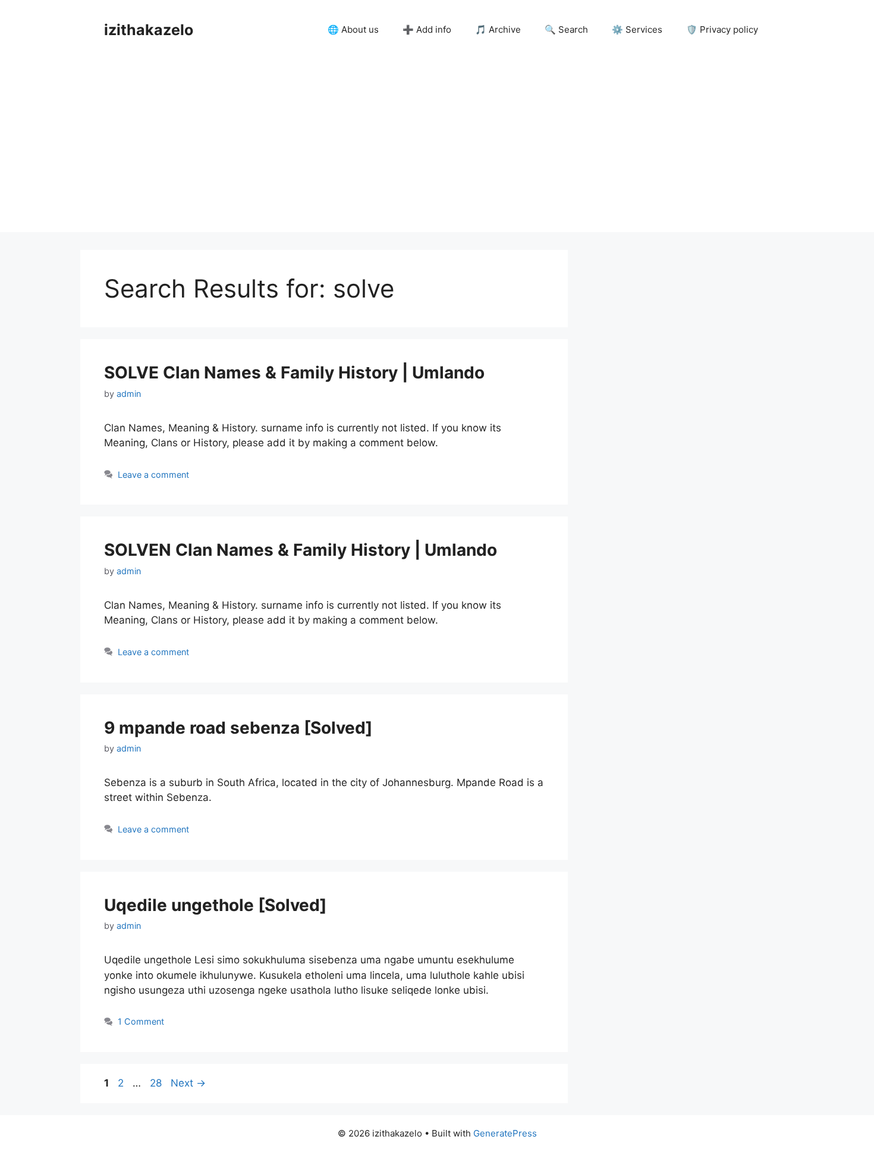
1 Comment (141, 1021)
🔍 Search (566, 29)
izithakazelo (148, 30)
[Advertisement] (437, 148)
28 (157, 1083)
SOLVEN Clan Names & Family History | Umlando (300, 550)
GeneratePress (505, 1133)
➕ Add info (427, 29)
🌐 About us (353, 29)
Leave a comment (153, 474)
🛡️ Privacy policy (722, 29)
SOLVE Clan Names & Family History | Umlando (294, 372)
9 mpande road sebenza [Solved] (238, 728)
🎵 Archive (498, 29)
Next (188, 1083)
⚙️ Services (637, 29)
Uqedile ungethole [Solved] (215, 905)
